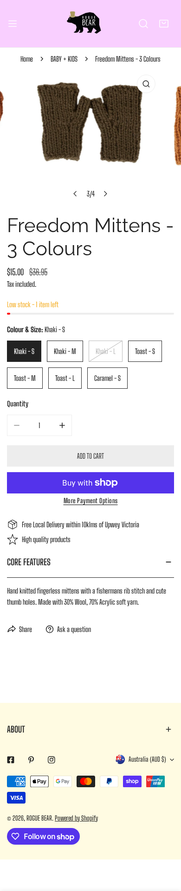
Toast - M (25, 378)
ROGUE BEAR (39, 818)
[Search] (143, 23)
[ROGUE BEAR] (90, 23)
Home (26, 59)
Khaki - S (24, 351)
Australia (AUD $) (147, 759)
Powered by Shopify (76, 818)
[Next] (105, 193)
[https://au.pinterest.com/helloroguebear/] (31, 760)
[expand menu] (12, 23)
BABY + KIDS (64, 59)
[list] (90, 136)
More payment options (91, 501)
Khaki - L (106, 351)
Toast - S (145, 351)
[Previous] (75, 193)
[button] (164, 23)
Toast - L (65, 378)
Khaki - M (65, 351)
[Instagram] (51, 760)
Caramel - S (107, 378)
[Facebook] (10, 760)
